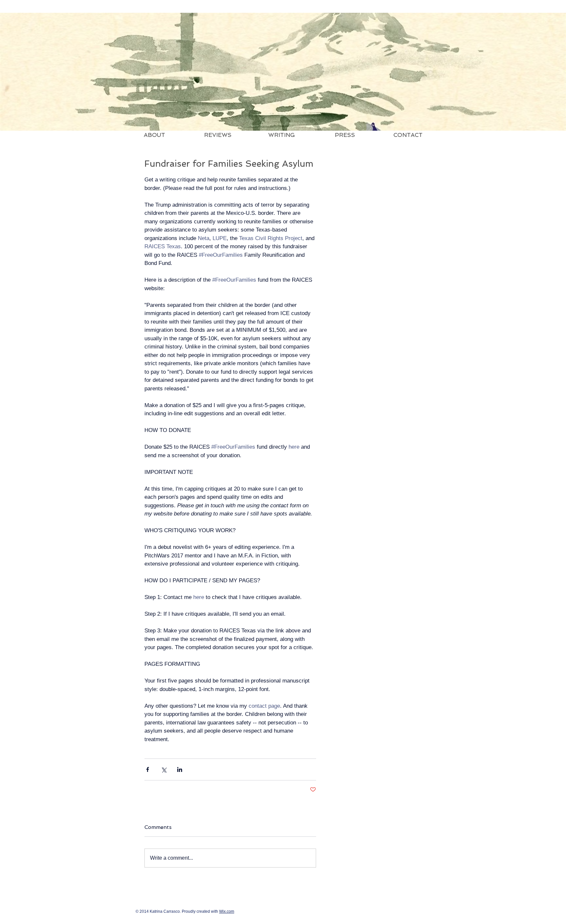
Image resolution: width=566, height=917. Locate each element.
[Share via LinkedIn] (180, 769)
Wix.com (226, 911)
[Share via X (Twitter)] (163, 769)
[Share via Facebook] (147, 769)
